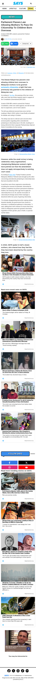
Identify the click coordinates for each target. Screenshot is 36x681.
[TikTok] (22, 670)
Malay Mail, (12, 174)
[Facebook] (9, 670)
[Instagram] (18, 670)
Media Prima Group (28, 675)
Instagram (10, 73)
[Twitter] (13, 670)
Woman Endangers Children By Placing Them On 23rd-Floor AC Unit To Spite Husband (17, 371)
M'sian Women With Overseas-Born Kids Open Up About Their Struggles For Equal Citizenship (18, 274)
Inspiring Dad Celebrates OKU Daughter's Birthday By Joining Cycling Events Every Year (17, 432)
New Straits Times (31, 67)
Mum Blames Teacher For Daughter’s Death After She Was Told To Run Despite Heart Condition (17, 552)
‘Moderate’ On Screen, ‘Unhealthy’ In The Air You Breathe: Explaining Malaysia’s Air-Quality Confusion (17, 583)
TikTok (14, 73)
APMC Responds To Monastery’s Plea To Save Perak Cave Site (16, 616)
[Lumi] (27, 670)
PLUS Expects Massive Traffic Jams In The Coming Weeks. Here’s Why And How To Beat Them (17, 491)
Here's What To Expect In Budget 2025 (15, 310)
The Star (11, 95)
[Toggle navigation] (3, 3)
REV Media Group (18, 675)
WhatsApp (21, 73)
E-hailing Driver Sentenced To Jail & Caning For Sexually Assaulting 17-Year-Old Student (17, 401)
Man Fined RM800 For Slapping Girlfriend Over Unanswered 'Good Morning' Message (17, 340)
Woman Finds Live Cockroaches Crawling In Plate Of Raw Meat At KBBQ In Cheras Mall (18, 521)
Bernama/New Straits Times (27, 154)
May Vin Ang (8, 39)
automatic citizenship (9, 87)
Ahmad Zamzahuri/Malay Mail (27, 239)
